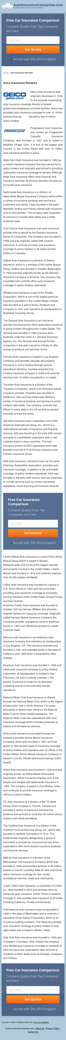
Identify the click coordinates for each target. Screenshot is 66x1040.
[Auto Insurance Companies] (32, 5)
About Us (40, 1028)
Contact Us (33, 1031)
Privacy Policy (53, 1028)
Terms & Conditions (41, 1022)
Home (5, 72)
